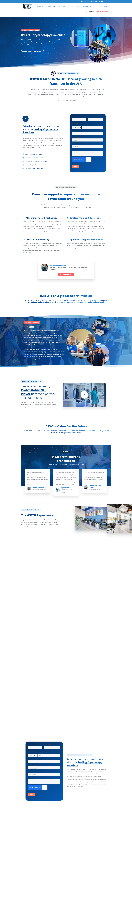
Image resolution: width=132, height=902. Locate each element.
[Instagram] (104, 1)
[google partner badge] (53, 73)
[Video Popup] (25, 119)
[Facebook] (99, 1)
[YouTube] (102, 1)
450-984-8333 (91, 11)
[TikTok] (107, 1)
